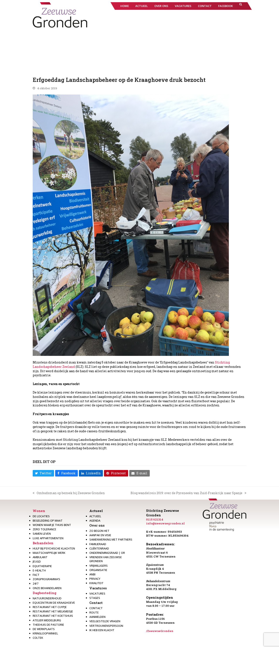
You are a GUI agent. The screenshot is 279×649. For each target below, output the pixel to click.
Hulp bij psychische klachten (54, 548)
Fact (36, 575)
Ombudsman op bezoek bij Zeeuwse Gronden (69, 493)
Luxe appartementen (48, 538)
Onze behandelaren (47, 588)
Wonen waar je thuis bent (52, 525)
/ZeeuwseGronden (159, 631)
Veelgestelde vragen (104, 621)
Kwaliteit (96, 583)
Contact (96, 602)
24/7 (35, 583)
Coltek (38, 638)
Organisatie (98, 570)
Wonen (39, 511)
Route (94, 612)
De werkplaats (44, 629)
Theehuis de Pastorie (48, 625)
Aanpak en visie (100, 535)
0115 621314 (154, 519)
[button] (240, 6)
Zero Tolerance (44, 529)
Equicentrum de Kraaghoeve (54, 603)
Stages (94, 598)
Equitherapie (42, 566)
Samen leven (42, 534)
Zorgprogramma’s (46, 579)
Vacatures (98, 588)
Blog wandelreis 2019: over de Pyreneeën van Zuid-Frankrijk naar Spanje (186, 493)
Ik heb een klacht (101, 630)
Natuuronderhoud (47, 598)
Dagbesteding (44, 593)
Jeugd (37, 561)
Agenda (94, 520)
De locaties (41, 516)
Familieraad (97, 544)
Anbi (92, 574)
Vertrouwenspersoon (106, 626)
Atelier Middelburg (47, 620)
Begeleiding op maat (48, 520)
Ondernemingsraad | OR (107, 553)
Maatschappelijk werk (49, 553)
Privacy (94, 579)
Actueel (96, 511)
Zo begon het (99, 531)
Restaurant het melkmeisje (53, 611)
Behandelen (43, 543)
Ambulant (40, 557)
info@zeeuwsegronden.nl (165, 523)
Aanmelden (97, 617)
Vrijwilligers (98, 566)
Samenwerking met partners (110, 539)
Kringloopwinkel (45, 633)
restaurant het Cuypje (50, 607)
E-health (39, 570)
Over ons (97, 525)
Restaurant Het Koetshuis (53, 616)
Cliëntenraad (99, 548)
